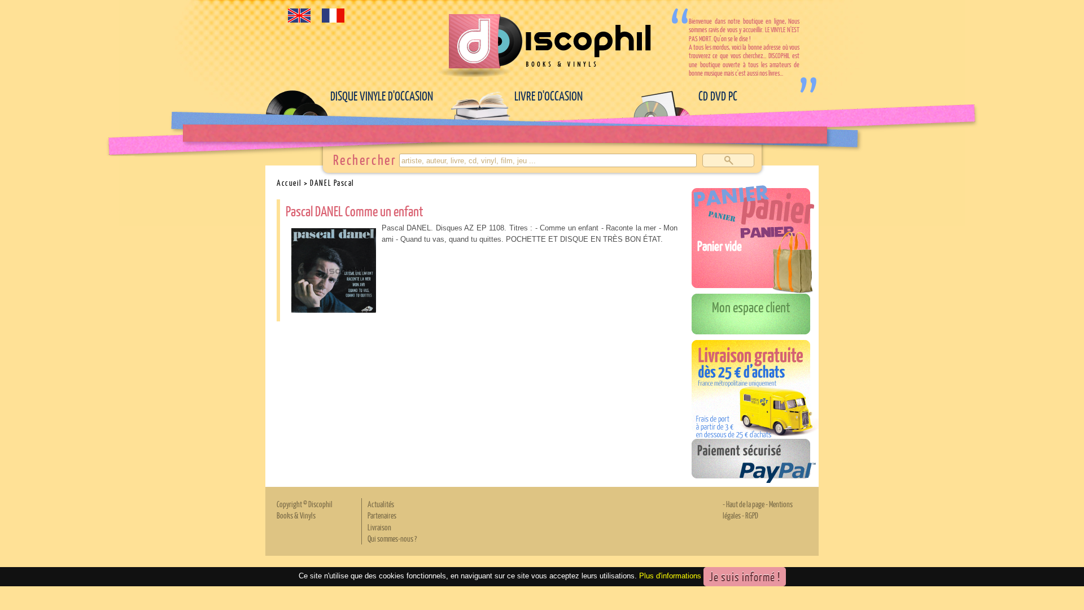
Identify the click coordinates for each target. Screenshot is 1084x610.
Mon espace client (751, 306)
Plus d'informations (670, 576)
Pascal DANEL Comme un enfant (354, 210)
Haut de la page (745, 504)
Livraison (379, 527)
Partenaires (382, 515)
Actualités (381, 504)
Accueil (289, 182)
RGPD (751, 515)
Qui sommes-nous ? (392, 538)
